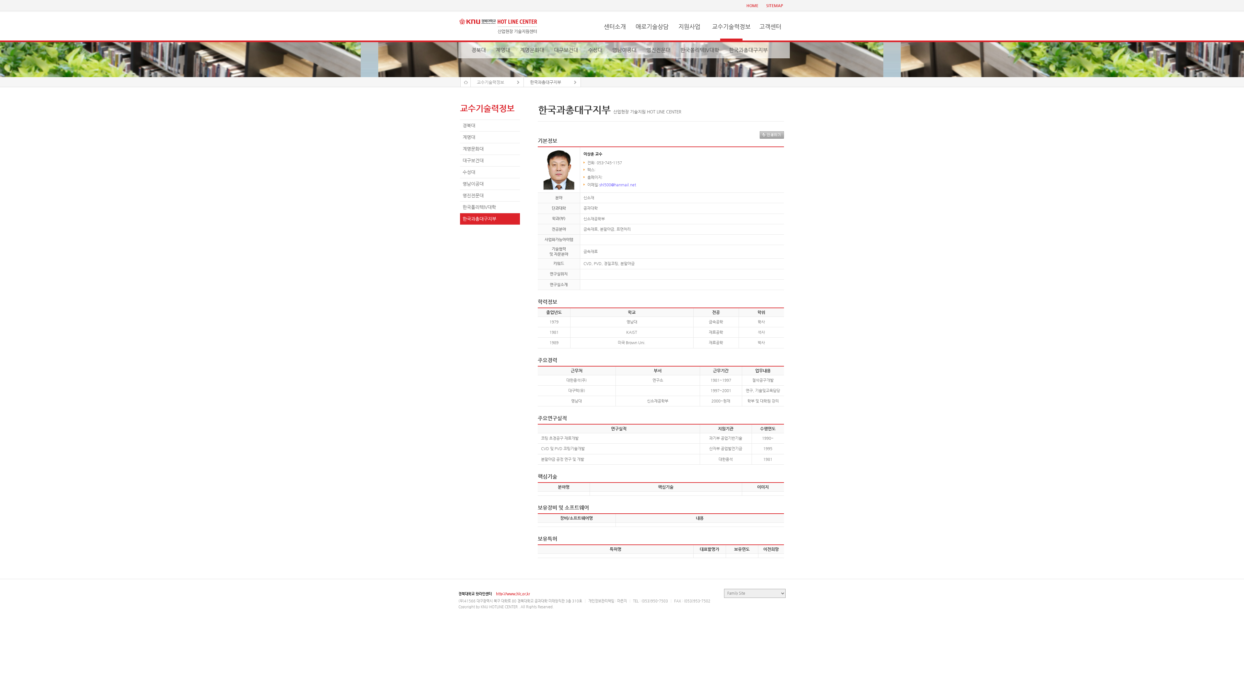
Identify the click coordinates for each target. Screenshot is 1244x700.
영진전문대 (658, 50)
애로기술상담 (652, 26)
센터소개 (615, 26)
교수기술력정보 (731, 26)
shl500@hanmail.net (617, 184)
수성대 (595, 50)
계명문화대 (532, 50)
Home (465, 82)
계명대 (503, 50)
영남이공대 (624, 50)
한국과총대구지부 (748, 50)
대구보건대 (566, 50)
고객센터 (770, 26)
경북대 (478, 50)
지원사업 (689, 26)
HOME (752, 5)
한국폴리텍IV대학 (699, 50)
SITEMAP (774, 5)
